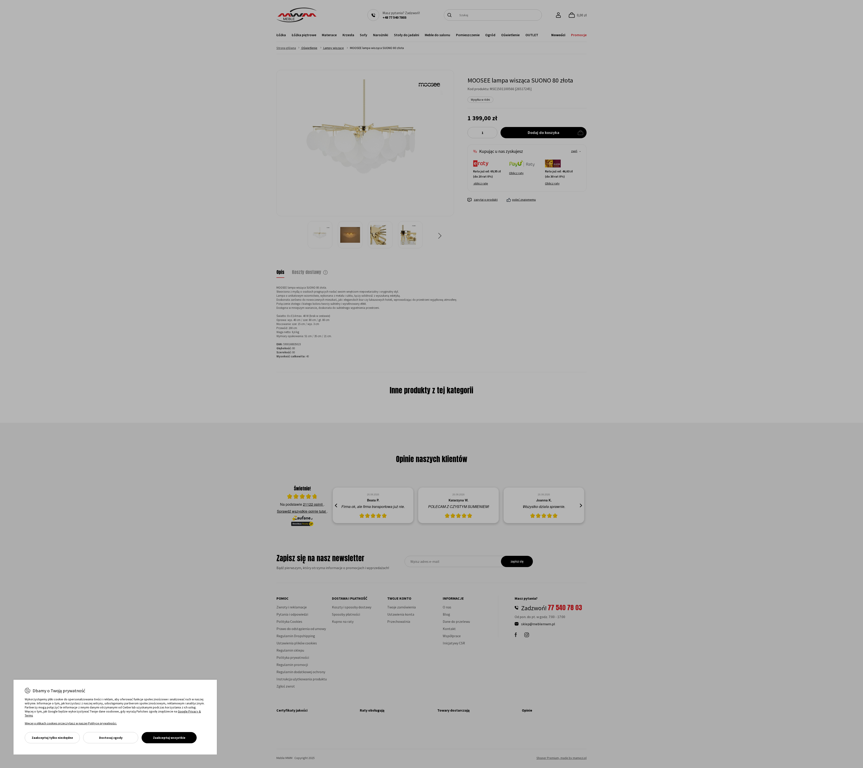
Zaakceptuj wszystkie (169, 738)
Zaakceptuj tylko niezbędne (52, 738)
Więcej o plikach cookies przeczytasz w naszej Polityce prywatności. (71, 723)
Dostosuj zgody (110, 738)
